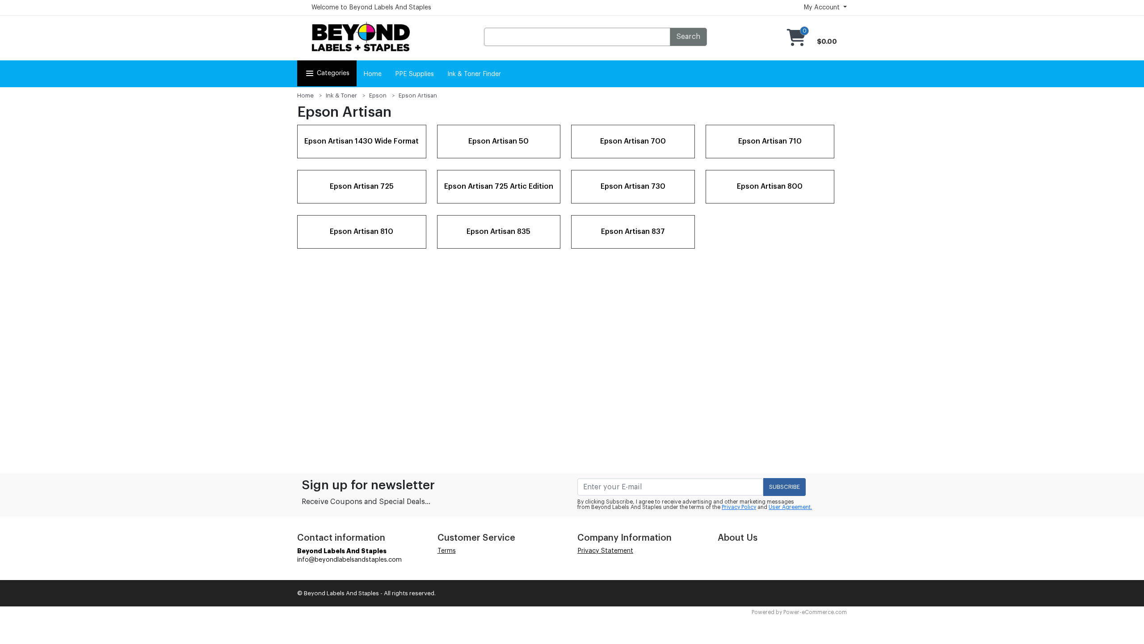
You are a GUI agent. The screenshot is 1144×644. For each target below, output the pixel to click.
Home (372, 74)
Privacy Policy (739, 507)
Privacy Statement (605, 551)
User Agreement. (790, 507)
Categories (333, 73)
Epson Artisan (418, 95)
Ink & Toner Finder (474, 74)
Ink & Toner (341, 95)
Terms (446, 551)
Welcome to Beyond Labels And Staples (371, 7)
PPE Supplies (414, 74)
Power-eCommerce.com (815, 612)
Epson (378, 95)
